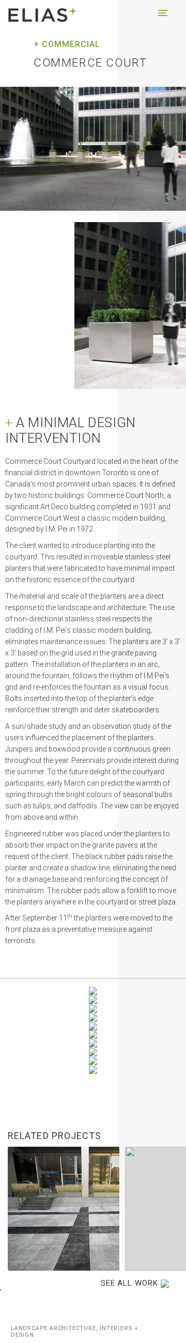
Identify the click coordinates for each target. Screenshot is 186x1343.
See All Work (131, 1283)
